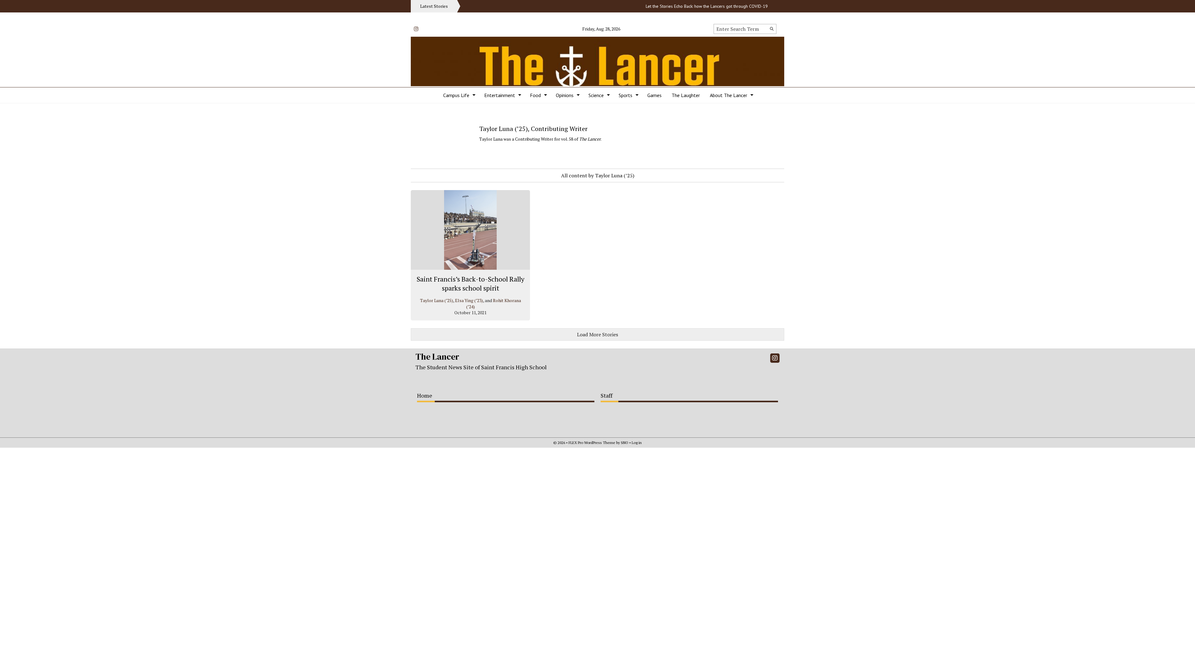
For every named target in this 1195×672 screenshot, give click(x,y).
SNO (624, 442)
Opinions (565, 95)
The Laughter (686, 95)
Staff (606, 395)
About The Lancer (728, 95)
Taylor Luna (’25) (436, 300)
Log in (637, 442)
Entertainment (499, 95)
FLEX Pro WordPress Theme (592, 442)
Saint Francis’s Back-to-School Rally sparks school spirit (470, 283)
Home (424, 395)
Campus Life (456, 95)
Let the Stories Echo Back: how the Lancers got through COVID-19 (691, 6)
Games (654, 95)
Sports (625, 95)
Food (535, 95)
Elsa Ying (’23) (469, 300)
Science (596, 95)
